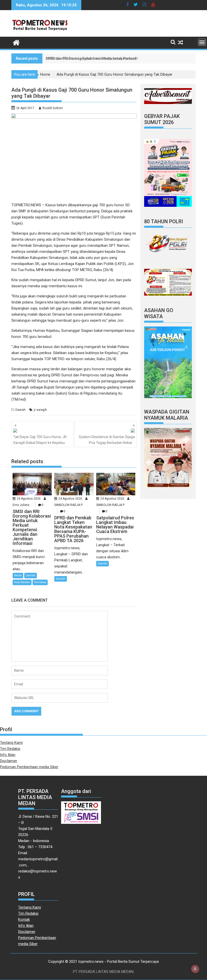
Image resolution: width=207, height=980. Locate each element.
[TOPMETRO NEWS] (16, 42)
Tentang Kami (11, 742)
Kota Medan (22, 582)
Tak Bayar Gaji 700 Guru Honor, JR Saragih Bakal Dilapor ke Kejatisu (40, 439)
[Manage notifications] (195, 969)
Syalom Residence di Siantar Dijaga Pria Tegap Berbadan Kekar (107, 439)
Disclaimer (8, 761)
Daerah (20, 410)
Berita (18, 575)
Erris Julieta (21, 505)
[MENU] (202, 42)
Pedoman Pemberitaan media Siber (29, 767)
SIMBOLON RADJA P (68, 505)
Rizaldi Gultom (52, 108)
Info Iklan (7, 754)
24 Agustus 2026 (29, 498)
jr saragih (40, 410)
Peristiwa (40, 582)
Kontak (24, 919)
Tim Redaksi (10, 748)
